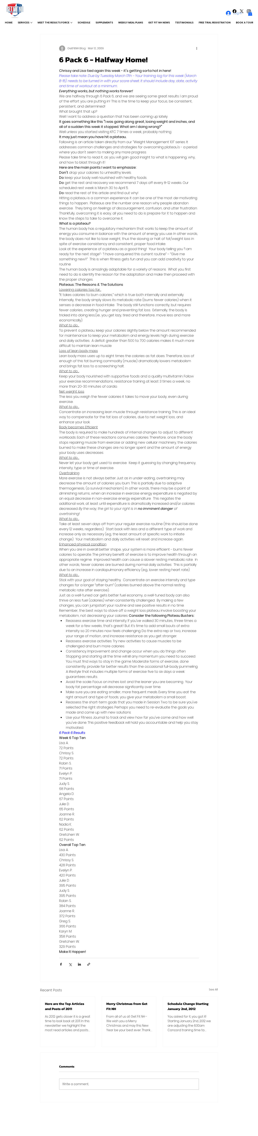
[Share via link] (88, 964)
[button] (250, 13)
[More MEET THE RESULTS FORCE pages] (71, 23)
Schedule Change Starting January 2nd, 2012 (188, 1006)
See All (213, 989)
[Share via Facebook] (61, 964)
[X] (241, 11)
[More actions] (196, 48)
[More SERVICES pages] (31, 23)
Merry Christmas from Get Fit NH (126, 1006)
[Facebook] (234, 11)
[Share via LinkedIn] (79, 964)
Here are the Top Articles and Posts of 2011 (64, 1006)
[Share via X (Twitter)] (70, 964)
